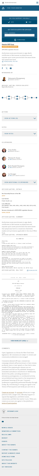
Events (4, 441)
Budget (5, 438)
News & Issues (7, 427)
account (19, 392)
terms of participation (9, 403)
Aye (12, 22)
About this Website (9, 463)
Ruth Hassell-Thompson (16, 166)
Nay (30, 22)
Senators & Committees (11, 431)
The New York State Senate (10, 2)
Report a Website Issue (11, 453)
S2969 (3, 212)
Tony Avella (12, 150)
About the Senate (9, 445)
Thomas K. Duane (14, 158)
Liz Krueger (12, 174)
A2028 (8, 212)
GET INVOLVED (7, 467)
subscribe (21, 40)
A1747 (3, 195)
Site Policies (7, 460)
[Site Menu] (37, 2)
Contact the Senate (10, 450)
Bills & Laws (6, 434)
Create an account (8, 392)
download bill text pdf (11, 61)
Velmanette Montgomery (16, 78)
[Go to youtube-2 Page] (3, 421)
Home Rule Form (8, 456)
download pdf (33, 270)
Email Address (10, 33)
